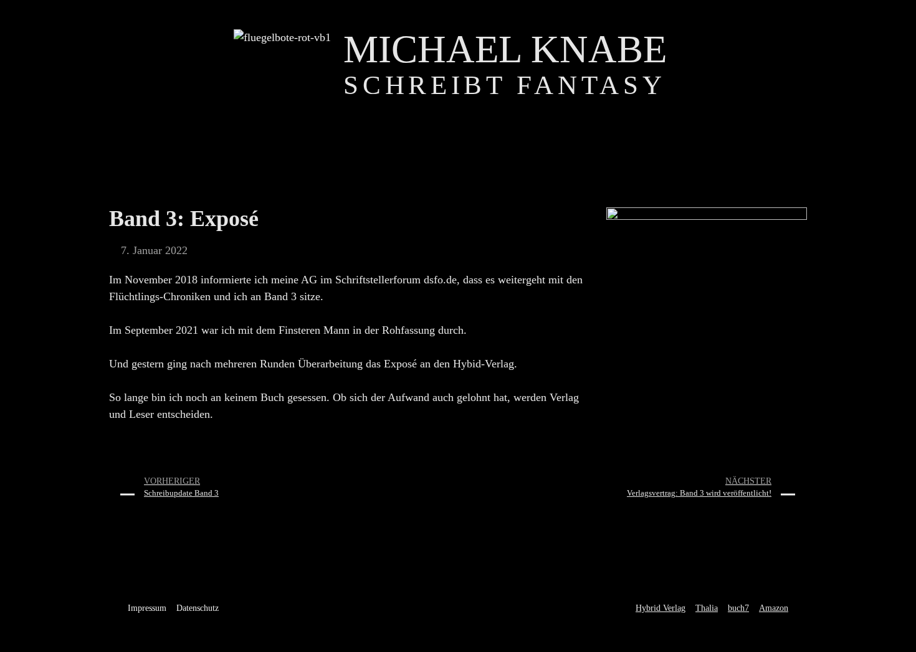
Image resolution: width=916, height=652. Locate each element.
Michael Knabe (505, 49)
